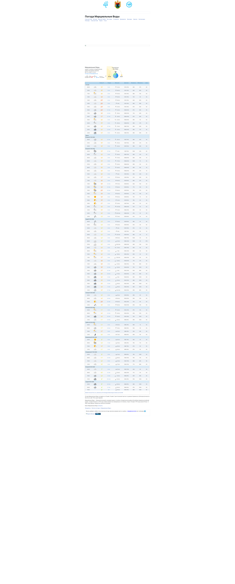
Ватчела (95, 19)
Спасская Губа (88, 19)
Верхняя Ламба (102, 19)
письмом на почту (131, 411)
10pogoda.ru (88, 408)
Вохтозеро (109, 19)
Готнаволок (116, 19)
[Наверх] (233, 581)
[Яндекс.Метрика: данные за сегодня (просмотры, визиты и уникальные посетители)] (90, 414)
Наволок (135, 19)
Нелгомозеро (142, 19)
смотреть (100, 405)
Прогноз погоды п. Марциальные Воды (101, 408)
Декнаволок (123, 19)
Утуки (105, 20)
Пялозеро (87, 20)
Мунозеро (129, 19)
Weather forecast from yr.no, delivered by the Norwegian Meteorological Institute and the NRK (104, 392)
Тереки (101, 20)
